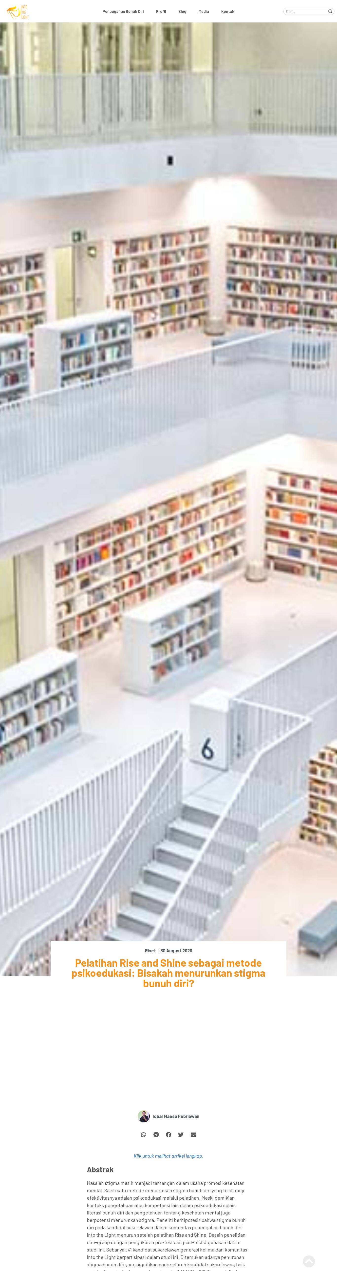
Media (204, 11)
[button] (144, 1135)
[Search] (330, 11)
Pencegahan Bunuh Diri (123, 11)
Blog (182, 11)
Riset (150, 950)
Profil (161, 11)
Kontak (227, 11)
